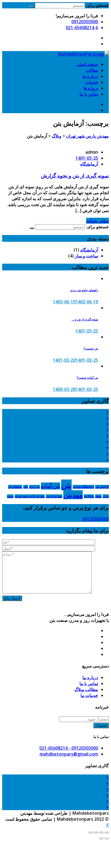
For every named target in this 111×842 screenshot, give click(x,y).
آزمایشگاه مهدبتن (83, 487)
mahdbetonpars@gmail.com (69, 754)
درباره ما (90, 76)
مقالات (92, 70)
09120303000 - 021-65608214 (68, 748)
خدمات (91, 82)
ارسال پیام (12, 598)
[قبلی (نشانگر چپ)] (107, 838)
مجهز (98, 496)
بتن (66, 484)
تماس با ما (88, 94)
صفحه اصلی (87, 64)
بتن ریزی (34, 487)
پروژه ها (91, 88)
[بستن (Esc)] (107, 832)
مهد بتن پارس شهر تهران (30, 496)
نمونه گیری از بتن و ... (85, 319)
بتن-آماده (50, 485)
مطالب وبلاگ (86, 689)
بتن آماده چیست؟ (87, 378)
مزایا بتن (89, 496)
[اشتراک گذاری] (101, 832)
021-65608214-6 (82, 28)
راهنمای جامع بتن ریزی (84, 290)
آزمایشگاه (89, 164)
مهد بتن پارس (54, 496)
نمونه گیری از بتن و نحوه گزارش (75, 175)
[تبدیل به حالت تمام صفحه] (96, 832)
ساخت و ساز (86, 256)
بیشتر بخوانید (97, 221)
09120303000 (84, 22)
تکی (25, 487)
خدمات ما (89, 695)
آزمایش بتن (102, 487)
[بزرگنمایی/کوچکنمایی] (90, 832)
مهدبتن (73, 494)
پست (10, 496)
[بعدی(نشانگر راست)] (101, 838)
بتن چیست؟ (91, 348)
